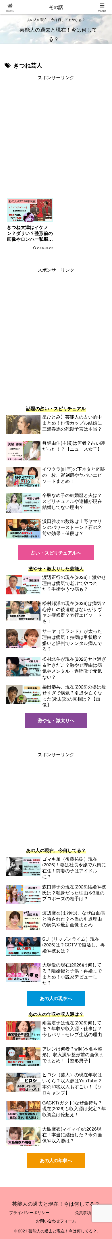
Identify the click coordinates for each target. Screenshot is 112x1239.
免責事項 (83, 1212)
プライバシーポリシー (29, 1212)
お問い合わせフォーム (56, 1221)
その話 (56, 7)
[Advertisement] (56, 137)
